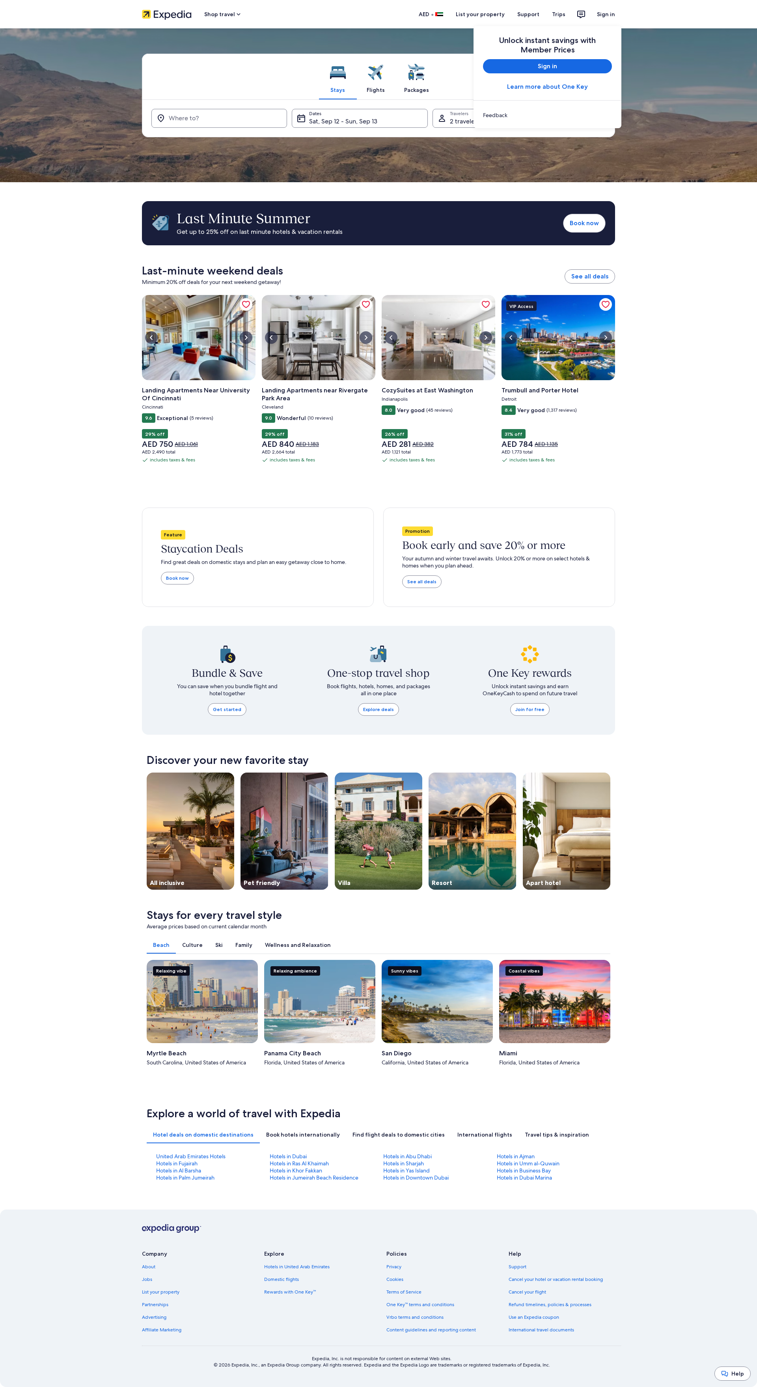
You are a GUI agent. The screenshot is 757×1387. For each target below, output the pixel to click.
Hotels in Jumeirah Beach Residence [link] (314, 1177)
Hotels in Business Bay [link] (524, 1170)
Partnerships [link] (155, 1304)
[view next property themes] (610, 831)
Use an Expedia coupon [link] (534, 1317)
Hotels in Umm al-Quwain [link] (528, 1163)
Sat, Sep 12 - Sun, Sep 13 (343, 121)
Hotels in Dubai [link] (288, 1156)
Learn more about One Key (547, 86)
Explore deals (378, 709)
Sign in (606, 14)
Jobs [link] (147, 1279)
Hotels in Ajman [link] (516, 1156)
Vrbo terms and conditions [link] (415, 1317)
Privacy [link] (393, 1267)
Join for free (529, 709)
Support (528, 14)
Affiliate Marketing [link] (161, 1330)
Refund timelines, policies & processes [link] (550, 1304)
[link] (547, 115)
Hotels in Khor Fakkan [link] (296, 1170)
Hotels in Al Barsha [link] (178, 1170)
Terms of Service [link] (403, 1292)
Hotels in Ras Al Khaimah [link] (299, 1163)
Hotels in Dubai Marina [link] (524, 1177)
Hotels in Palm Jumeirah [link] (185, 1177)
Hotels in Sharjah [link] (403, 1163)
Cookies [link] (394, 1279)
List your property (480, 14)
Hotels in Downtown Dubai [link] (416, 1177)
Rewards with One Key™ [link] (290, 1292)
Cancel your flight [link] (527, 1292)
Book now (584, 223)
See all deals (589, 276)
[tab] (338, 76)
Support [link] (517, 1267)
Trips (558, 14)
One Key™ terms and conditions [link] (420, 1304)
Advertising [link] (154, 1317)
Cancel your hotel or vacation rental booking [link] (556, 1279)
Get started (227, 709)
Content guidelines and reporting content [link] (431, 1330)
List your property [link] (160, 1292)
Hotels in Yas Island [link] (406, 1170)
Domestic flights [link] (281, 1279)
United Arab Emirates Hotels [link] (191, 1156)
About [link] (148, 1267)
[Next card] (610, 1014)
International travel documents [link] (541, 1330)
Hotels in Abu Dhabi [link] (407, 1156)
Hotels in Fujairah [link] (177, 1163)
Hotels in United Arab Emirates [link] (297, 1267)
